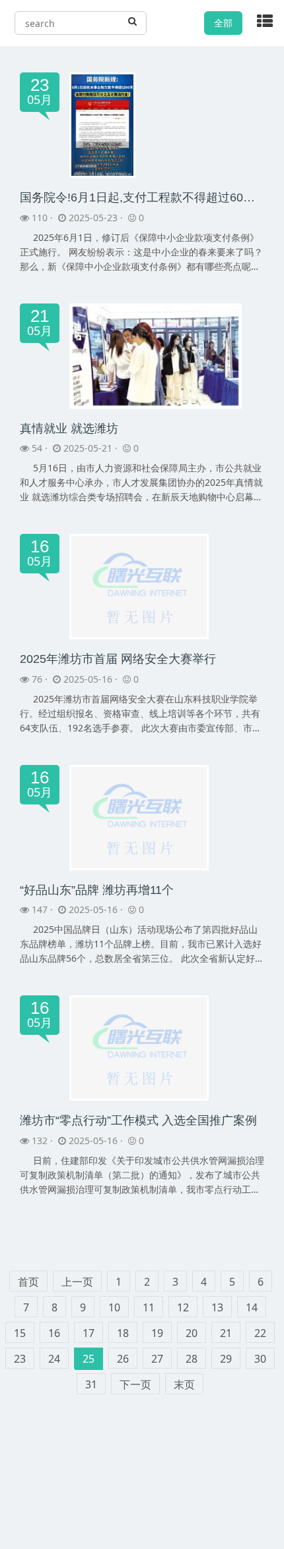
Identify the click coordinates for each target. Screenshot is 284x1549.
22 (260, 1333)
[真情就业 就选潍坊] (155, 354)
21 (226, 1333)
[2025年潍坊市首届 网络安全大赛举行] (139, 585)
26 (123, 1359)
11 (149, 1307)
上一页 (77, 1281)
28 (191, 1359)
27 (157, 1359)
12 (183, 1307)
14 (252, 1307)
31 (91, 1384)
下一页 (135, 1384)
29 (226, 1359)
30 (260, 1359)
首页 (28, 1281)
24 (54, 1359)
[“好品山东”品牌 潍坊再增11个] (139, 816)
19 (157, 1333)
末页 (184, 1384)
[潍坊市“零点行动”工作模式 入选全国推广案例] (139, 1047)
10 (114, 1307)
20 (191, 1333)
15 (20, 1333)
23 (20, 1359)
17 (88, 1333)
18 (123, 1333)
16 (54, 1333)
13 (217, 1307)
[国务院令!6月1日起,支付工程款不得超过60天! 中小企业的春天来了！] (102, 124)
